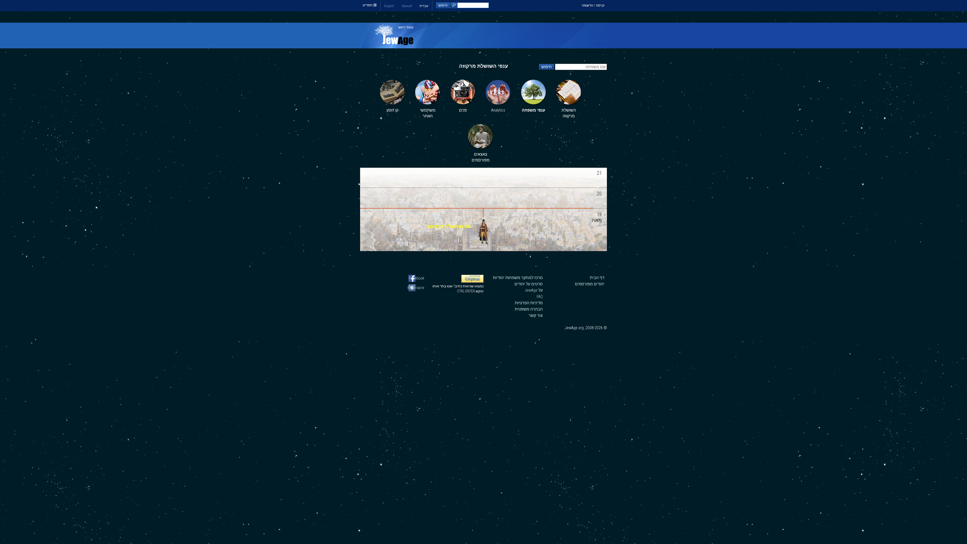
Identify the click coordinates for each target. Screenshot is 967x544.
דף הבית (597, 277)
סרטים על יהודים (528, 284)
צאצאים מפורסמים (481, 157)
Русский (407, 6)
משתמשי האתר (427, 113)
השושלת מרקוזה (569, 113)
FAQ (540, 296)
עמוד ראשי (405, 27)
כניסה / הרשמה (593, 5)
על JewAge (534, 290)
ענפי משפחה (533, 110)
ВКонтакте (416, 287)
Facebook (416, 278)
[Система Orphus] (472, 281)
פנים (463, 110)
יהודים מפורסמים (589, 284)
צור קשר (536, 315)
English (389, 6)
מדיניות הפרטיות (529, 302)
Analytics (498, 110)
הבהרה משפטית (529, 309)
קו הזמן (392, 110)
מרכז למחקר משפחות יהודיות (518, 277)
